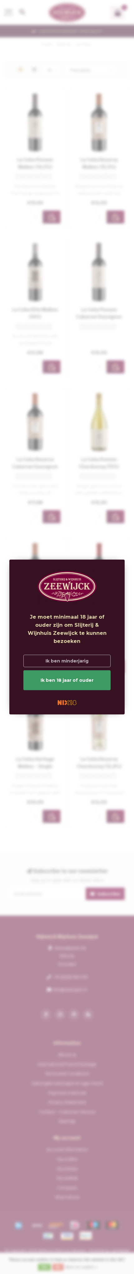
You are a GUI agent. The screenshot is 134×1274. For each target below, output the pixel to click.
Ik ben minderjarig (67, 661)
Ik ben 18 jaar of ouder (67, 680)
